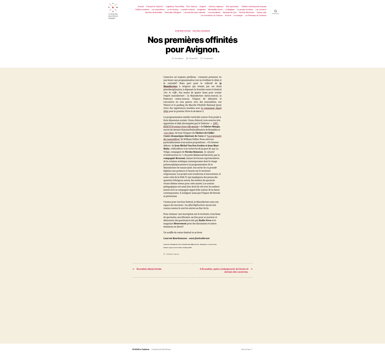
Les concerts (261, 9)
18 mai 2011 (193, 58)
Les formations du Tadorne (212, 15)
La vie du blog (172, 9)
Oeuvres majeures (216, 6)
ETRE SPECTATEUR (182, 31)
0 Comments (208, 58)
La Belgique (230, 9)
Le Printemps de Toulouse (255, 15)
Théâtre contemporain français (253, 6)
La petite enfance (188, 9)
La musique (238, 15)
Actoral (228, 15)
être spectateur (232, 6)
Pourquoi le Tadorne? (154, 6)
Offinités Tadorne (172, 254)
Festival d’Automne (246, 12)
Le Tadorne (144, 349)
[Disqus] (192, 310)
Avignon (203, 6)
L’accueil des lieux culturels (194, 12)
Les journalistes (214, 12)
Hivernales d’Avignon (173, 12)
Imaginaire (201, 9)
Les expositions (158, 9)
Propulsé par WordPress (161, 349)
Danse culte (261, 12)
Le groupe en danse (245, 9)
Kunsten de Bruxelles (153, 12)
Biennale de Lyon (230, 12)
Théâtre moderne (142, 9)
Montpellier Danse (215, 9)
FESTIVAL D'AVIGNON (201, 31)
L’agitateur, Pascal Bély (175, 6)
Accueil (141, 6)
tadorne (180, 58)
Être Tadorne (191, 6)
